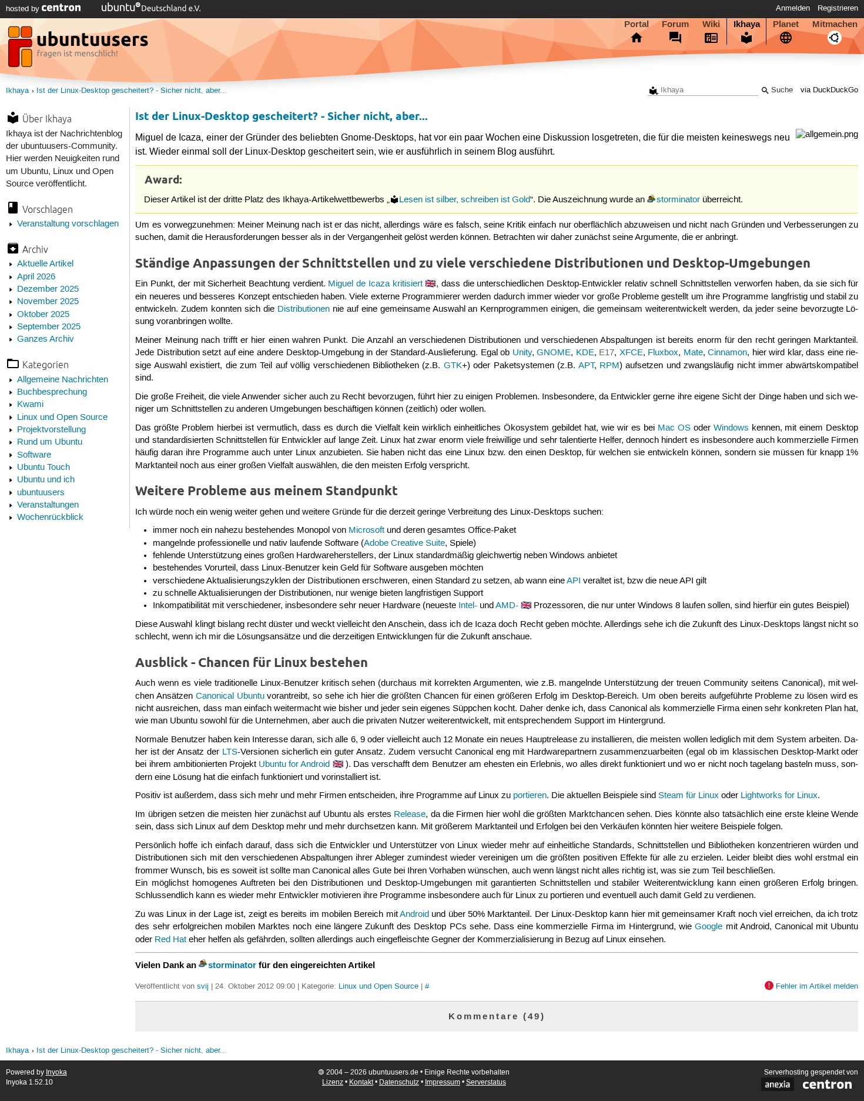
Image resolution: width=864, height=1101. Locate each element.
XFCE (631, 353)
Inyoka (56, 1072)
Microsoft (366, 530)
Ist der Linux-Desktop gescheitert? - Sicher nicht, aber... (131, 90)
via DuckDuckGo (829, 90)
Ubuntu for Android (294, 764)
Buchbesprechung (52, 392)
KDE (585, 353)
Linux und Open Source (62, 417)
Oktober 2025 (43, 314)
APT (586, 366)
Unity (522, 353)
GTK (453, 366)
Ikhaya (747, 24)
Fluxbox (663, 353)
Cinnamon (727, 353)
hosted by (24, 9)
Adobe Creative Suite (404, 543)
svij (203, 986)
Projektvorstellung (51, 430)
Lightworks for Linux (779, 795)
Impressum (442, 1082)
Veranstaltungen (48, 505)
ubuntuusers (41, 493)
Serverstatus (486, 1082)
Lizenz (332, 1082)
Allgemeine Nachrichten (62, 380)
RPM (609, 366)
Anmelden (793, 8)
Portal (636, 24)
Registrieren (838, 8)
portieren (530, 795)
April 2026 (36, 277)
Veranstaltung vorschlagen (68, 224)
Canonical (215, 696)
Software (34, 455)
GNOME (554, 353)
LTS (229, 752)
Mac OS (674, 428)
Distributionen (303, 309)
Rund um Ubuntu (49, 442)
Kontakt (361, 1082)
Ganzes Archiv (45, 339)
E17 (606, 353)
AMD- (506, 605)
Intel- (467, 605)
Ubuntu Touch (43, 467)
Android (414, 914)
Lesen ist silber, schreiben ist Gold (464, 200)
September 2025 (49, 327)
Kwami (30, 404)
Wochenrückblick (50, 517)
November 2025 (48, 301)
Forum (675, 24)
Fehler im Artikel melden (817, 986)
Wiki (711, 24)
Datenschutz (399, 1082)
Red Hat (170, 940)
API (574, 581)
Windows (731, 428)
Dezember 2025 (48, 289)
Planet (786, 24)
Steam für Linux (688, 795)
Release (410, 814)
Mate (693, 353)
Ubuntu (250, 696)
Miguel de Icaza (358, 284)
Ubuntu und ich (46, 480)
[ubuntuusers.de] (79, 50)
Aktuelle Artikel (45, 264)
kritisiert (408, 284)
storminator (678, 200)
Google (708, 927)
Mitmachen (835, 24)
